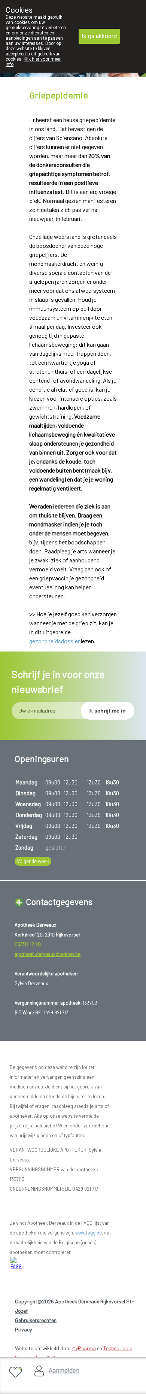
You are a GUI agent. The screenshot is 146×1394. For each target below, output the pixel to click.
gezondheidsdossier (54, 640)
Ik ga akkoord (99, 36)
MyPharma (84, 1348)
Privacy (23, 1329)
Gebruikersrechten (36, 1320)
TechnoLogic (117, 1348)
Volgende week (33, 861)
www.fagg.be (88, 1233)
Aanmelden (64, 1370)
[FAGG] (18, 1263)
